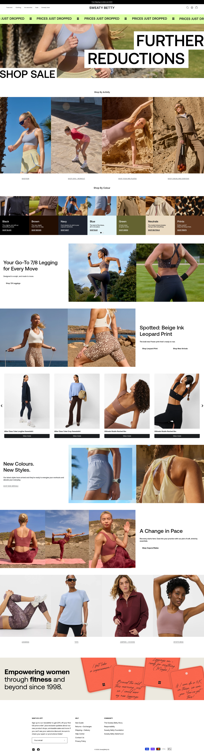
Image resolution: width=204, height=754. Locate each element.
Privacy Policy (80, 741)
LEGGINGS (25, 642)
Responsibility (109, 726)
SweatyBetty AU (104, 749)
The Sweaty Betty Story (113, 723)
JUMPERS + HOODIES (127, 642)
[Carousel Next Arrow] (199, 216)
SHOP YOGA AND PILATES (127, 178)
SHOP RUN (25, 178)
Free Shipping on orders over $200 (102, 2)
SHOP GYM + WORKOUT (76, 178)
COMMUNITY (108, 718)
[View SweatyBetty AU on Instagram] (33, 749)
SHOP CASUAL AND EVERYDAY (178, 178)
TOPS (76, 642)
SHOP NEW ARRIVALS (10, 486)
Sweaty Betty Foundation (114, 730)
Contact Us (79, 737)
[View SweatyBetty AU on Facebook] (38, 749)
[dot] (101, 232)
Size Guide (79, 723)
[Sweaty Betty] (102, 8)
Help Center (80, 734)
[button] (28, 7)
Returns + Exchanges (83, 726)
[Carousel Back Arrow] (1, 405)
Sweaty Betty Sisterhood (113, 734)
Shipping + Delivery (82, 730)
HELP (77, 718)
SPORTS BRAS (179, 642)
